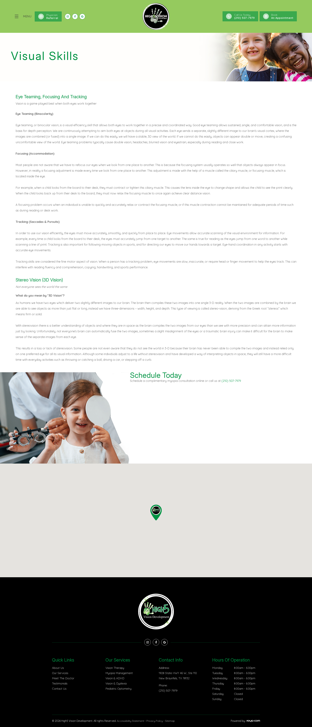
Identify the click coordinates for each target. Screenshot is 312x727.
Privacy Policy (154, 720)
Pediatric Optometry (118, 688)
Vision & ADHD (114, 678)
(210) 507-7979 (231, 381)
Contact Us (59, 688)
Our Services (60, 673)
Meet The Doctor (63, 678)
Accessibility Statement (130, 720)
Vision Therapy (114, 668)
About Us (58, 668)
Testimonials (59, 683)
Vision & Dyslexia (116, 683)
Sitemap (170, 720)
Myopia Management (119, 673)
